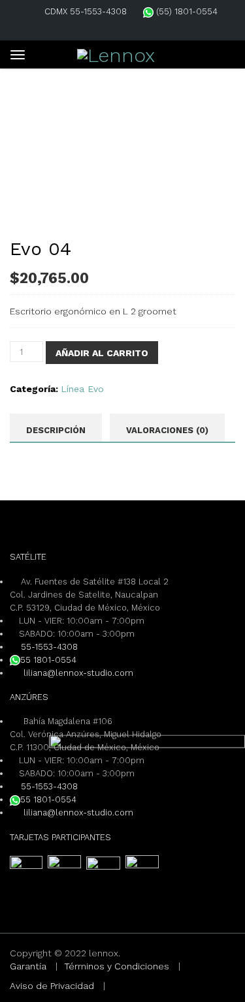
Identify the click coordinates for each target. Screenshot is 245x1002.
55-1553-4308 (49, 647)
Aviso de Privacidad (52, 985)
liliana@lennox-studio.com (77, 673)
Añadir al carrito (102, 353)
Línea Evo (82, 389)
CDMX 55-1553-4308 (85, 11)
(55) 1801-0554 (186, 11)
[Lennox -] (116, 53)
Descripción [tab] (56, 430)
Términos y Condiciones (116, 966)
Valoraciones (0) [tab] (167, 430)
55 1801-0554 (48, 660)
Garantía (28, 966)
